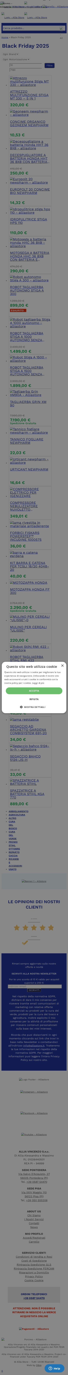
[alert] (34, 687)
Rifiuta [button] (34, 699)
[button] (34, 707)
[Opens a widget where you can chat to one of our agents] (54, 1368)
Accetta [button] (34, 690)
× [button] (62, 665)
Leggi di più (38, 682)
